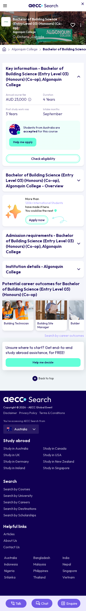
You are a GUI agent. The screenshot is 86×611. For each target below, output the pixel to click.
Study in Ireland (14, 468)
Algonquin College (24, 32)
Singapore (70, 571)
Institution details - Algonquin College (34, 269)
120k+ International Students (44, 203)
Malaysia (40, 564)
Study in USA (52, 455)
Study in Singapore (56, 468)
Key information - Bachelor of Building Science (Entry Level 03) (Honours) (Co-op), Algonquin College (37, 76)
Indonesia (11, 564)
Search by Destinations (19, 509)
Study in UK (11, 455)
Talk (18, 603)
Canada (38, 37)
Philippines (41, 571)
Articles (9, 534)
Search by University (18, 496)
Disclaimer (10, 413)
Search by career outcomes (64, 335)
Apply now (37, 220)
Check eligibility (43, 159)
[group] (18, 315)
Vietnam (68, 577)
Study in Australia (15, 448)
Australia (11, 558)
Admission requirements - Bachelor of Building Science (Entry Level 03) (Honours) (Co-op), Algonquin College (40, 243)
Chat (44, 603)
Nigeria (9, 571)
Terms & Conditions (52, 413)
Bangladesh (42, 558)
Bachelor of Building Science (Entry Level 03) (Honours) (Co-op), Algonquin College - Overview (39, 180)
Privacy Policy (28, 413)
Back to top (46, 378)
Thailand (39, 577)
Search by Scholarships (19, 515)
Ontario (23, 37)
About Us (10, 540)
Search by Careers (16, 502)
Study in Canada (54, 448)
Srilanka (10, 577)
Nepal (67, 564)
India (66, 558)
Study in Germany (16, 461)
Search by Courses (16, 489)
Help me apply (23, 142)
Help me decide (43, 362)
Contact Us (11, 547)
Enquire (71, 603)
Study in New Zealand (58, 461)
